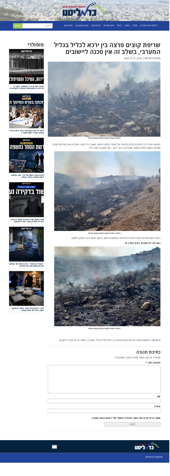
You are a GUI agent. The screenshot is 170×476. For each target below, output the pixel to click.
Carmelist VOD (82, 25)
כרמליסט (156, 340)
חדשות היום (143, 340)
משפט (127, 25)
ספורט (134, 25)
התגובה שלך (152, 362)
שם (158, 396)
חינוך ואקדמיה (108, 25)
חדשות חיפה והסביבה (148, 25)
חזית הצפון (68, 25)
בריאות (119, 25)
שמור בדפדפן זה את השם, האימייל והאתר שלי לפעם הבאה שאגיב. (125, 418)
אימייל (157, 406)
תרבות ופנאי (96, 25)
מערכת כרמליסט (152, 58)
